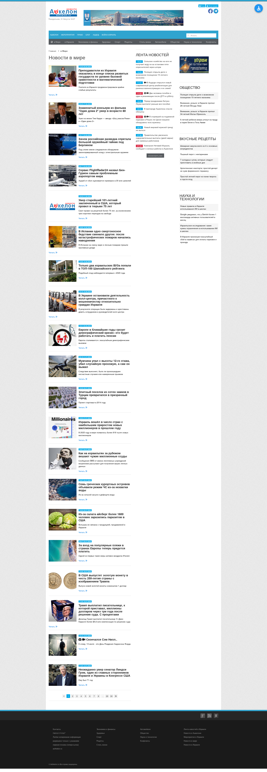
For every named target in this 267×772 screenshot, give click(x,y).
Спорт (117, 41)
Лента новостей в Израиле (195, 729)
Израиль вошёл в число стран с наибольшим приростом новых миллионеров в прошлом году (101, 425)
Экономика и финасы (88, 41)
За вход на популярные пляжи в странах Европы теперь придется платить (102, 548)
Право (80, 34)
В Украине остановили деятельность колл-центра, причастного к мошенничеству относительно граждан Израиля (104, 299)
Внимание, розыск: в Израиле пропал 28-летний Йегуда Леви (197, 104)
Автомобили (160, 41)
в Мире (56, 41)
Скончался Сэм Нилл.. (101, 639)
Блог (88, 34)
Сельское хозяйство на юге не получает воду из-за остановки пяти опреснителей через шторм (154, 64)
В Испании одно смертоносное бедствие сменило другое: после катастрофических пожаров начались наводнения (105, 235)
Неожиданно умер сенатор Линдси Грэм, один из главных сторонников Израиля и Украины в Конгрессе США (104, 672)
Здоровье (106, 41)
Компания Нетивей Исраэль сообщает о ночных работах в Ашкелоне (154, 147)
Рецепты (128, 41)
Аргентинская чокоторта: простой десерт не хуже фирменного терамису (198, 169)
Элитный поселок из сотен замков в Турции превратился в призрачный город (104, 395)
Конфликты (211, 41)
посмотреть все (155, 155)
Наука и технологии (193, 41)
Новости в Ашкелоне (192, 733)
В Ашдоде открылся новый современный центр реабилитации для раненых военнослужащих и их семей (154, 85)
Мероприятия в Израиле (194, 737)
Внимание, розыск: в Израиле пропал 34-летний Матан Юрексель (197, 112)
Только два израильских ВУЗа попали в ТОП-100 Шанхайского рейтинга (105, 266)
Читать (52, 94)
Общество (175, 41)
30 (111, 696)
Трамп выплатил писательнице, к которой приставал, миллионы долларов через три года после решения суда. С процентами (102, 609)
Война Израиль (109, 34)
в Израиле (69, 41)
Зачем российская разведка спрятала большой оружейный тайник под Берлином (105, 142)
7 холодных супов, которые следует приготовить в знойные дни (196, 161)
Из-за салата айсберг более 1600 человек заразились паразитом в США (101, 517)
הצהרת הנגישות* (59, 733)
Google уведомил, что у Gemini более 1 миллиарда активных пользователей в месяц (198, 217)
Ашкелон (54, 34)
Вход (203, 6)
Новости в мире (190, 740)
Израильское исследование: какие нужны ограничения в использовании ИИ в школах (198, 228)
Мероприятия (67, 34)
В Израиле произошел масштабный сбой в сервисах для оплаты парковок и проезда (198, 239)
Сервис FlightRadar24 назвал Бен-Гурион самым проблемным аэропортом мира (102, 173)
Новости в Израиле (192, 744)
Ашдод (96, 34)
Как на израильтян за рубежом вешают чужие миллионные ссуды (103, 454)
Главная (52, 50)
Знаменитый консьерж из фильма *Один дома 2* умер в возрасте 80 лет (102, 111)
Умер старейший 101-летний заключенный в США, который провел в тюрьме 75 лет (100, 203)
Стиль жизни (145, 41)
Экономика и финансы (106, 729)
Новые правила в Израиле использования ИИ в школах (193, 207)
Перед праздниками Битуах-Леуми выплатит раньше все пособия (153, 102)
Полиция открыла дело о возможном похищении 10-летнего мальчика (152, 74)
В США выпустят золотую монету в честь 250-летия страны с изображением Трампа (103, 578)
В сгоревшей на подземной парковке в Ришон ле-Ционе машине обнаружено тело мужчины (155, 119)
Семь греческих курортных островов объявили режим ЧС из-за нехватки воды (104, 487)
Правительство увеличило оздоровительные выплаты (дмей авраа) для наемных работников (154, 138)
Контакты (57, 729)
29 (107, 696)
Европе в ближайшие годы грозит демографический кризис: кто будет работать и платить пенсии (104, 332)
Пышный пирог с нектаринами (194, 154)
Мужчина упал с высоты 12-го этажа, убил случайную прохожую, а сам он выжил (104, 364)
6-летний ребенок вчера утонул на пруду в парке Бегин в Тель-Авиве (198, 121)
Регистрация (212, 6)
